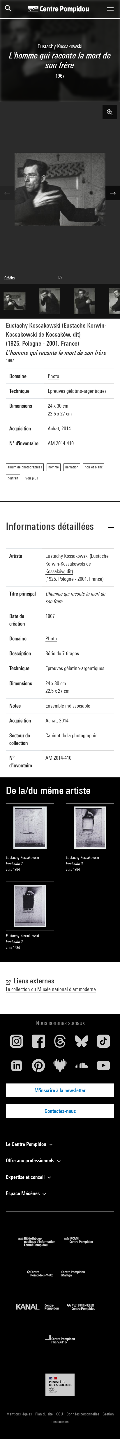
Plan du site (44, 1414)
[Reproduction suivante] (112, 193)
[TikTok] (103, 1043)
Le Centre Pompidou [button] (26, 1144)
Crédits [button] (9, 278)
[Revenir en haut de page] (106, 1425)
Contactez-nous (60, 1111)
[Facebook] (38, 1043)
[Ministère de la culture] (60, 1385)
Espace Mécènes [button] (23, 1193)
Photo (53, 376)
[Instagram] (16, 1043)
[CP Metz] (44, 1278)
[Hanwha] (60, 1345)
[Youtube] (103, 1067)
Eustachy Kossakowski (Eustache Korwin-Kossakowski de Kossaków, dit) (77, 563)
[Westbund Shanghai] (85, 1311)
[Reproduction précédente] (7, 193)
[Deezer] (60, 1067)
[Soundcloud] (81, 1067)
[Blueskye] (81, 1043)
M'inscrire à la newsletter (60, 1090)
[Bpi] (41, 1244)
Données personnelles (83, 1414)
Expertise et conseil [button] (26, 1177)
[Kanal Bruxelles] (41, 1311)
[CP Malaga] (77, 1278)
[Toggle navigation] (110, 9)
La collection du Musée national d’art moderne (51, 989)
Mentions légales (19, 1414)
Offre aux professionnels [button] (30, 1160)
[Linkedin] (16, 1067)
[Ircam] (83, 1244)
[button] (60, 527)
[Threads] (60, 1043)
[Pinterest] (38, 1067)
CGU (60, 1414)
